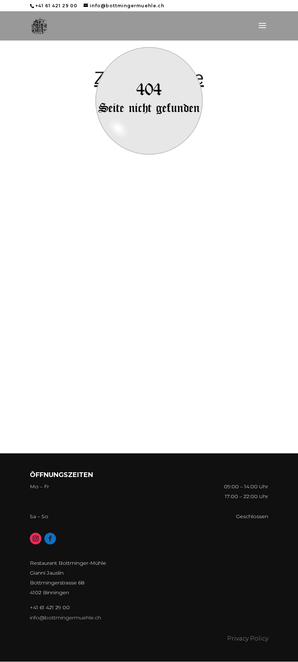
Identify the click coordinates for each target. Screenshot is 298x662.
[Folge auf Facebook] (50, 538)
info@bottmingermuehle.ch (65, 617)
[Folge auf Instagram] (35, 538)
